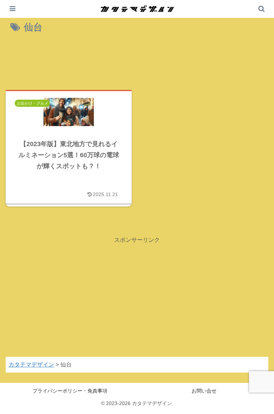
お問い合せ (204, 391)
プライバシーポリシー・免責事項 (69, 391)
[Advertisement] (137, 64)
